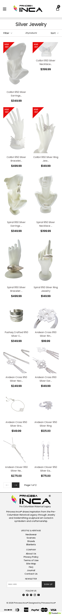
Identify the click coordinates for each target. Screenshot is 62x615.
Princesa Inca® (21, 602)
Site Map (31, 563)
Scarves (31, 537)
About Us (31, 553)
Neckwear (31, 534)
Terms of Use (31, 560)
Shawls (31, 541)
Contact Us (31, 573)
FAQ (31, 567)
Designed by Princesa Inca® (42, 602)
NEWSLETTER (31, 579)
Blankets (31, 544)
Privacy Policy (31, 556)
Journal (31, 570)
